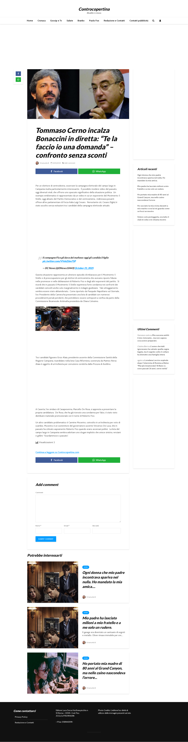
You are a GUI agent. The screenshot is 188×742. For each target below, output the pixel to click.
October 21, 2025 (84, 268)
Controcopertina (94, 8)
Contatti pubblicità (139, 20)
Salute (70, 20)
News (86, 567)
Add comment (69, 163)
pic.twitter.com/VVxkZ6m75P (59, 261)
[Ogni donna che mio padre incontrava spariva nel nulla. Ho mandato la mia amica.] (52, 582)
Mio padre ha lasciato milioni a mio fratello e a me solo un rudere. (101, 623)
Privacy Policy (21, 717)
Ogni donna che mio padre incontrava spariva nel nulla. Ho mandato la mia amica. (151, 178)
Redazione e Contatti (114, 20)
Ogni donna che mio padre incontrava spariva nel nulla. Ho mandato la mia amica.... (103, 579)
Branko (81, 20)
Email (66, 526)
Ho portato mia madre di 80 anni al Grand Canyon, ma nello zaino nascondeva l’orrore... (103, 670)
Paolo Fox (94, 20)
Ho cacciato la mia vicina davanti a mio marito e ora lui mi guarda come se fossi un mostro (153, 209)
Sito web (95, 526)
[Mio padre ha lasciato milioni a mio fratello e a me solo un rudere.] (52, 627)
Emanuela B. (44, 163)
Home (30, 20)
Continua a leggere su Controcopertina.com (57, 452)
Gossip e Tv (56, 20)
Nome (38, 526)
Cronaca (42, 20)
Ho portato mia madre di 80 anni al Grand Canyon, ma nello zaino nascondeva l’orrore (153, 197)
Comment (39, 492)
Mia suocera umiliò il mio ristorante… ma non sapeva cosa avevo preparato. (153, 338)
